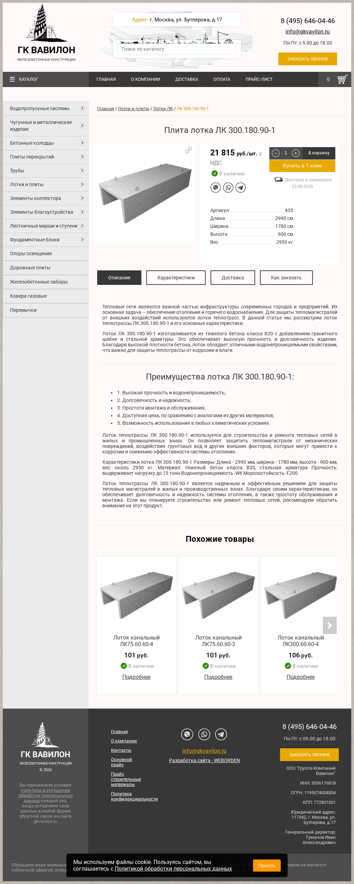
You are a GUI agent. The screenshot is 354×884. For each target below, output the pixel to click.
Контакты (22, 94)
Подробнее (136, 677)
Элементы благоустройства (41, 212)
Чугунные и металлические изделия (41, 125)
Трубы (17, 170)
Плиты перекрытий (32, 157)
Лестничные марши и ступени (43, 226)
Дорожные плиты (30, 267)
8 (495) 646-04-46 (308, 21)
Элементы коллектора (35, 198)
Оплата (221, 79)
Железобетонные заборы (39, 282)
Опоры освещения (31, 253)
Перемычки (23, 310)
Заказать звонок (308, 58)
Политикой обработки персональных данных (173, 868)
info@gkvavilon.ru (308, 31)
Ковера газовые (28, 296)
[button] (188, 149)
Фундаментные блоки (34, 239)
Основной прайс (121, 762)
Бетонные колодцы (32, 143)
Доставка (186, 79)
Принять (267, 865)
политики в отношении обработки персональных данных (46, 795)
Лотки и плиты (27, 184)
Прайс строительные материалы (126, 779)
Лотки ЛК (163, 108)
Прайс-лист (259, 79)
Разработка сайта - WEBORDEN (204, 760)
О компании (145, 79)
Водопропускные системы (39, 108)
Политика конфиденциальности (128, 796)
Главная (106, 79)
